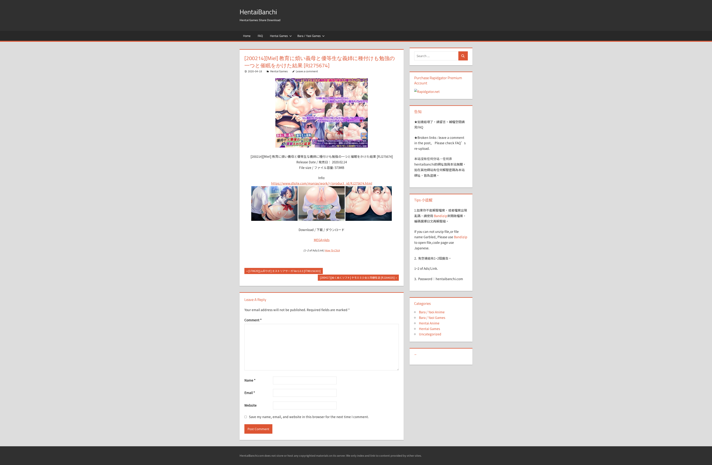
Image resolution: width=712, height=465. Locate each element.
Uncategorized (430, 334)
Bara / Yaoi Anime (432, 312)
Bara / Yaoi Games (309, 36)
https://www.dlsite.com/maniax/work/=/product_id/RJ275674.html (321, 183)
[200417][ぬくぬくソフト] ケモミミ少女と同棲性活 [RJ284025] (357, 278)
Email (249, 392)
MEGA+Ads (321, 240)
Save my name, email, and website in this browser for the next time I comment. (309, 416)
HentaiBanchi (258, 12)
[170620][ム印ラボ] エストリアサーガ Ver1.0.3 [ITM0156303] (284, 271)
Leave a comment (307, 71)
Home (246, 36)
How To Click (332, 250)
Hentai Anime (429, 323)
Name (250, 380)
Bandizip (440, 215)
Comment (253, 320)
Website (250, 405)
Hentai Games (279, 36)
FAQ (260, 36)
